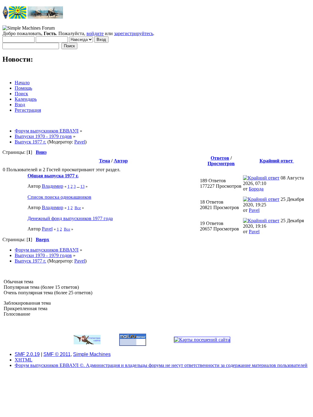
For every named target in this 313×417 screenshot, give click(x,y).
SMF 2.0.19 (27, 354)
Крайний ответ (277, 160)
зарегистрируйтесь (133, 33)
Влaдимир (52, 186)
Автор (121, 160)
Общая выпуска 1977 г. (53, 175)
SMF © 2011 (57, 354)
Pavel (79, 141)
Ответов (220, 158)
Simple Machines (92, 354)
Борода (256, 188)
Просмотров (221, 163)
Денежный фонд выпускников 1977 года (70, 218)
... (78, 186)
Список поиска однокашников (59, 197)
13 (82, 186)
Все (78, 207)
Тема (104, 160)
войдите (95, 33)
